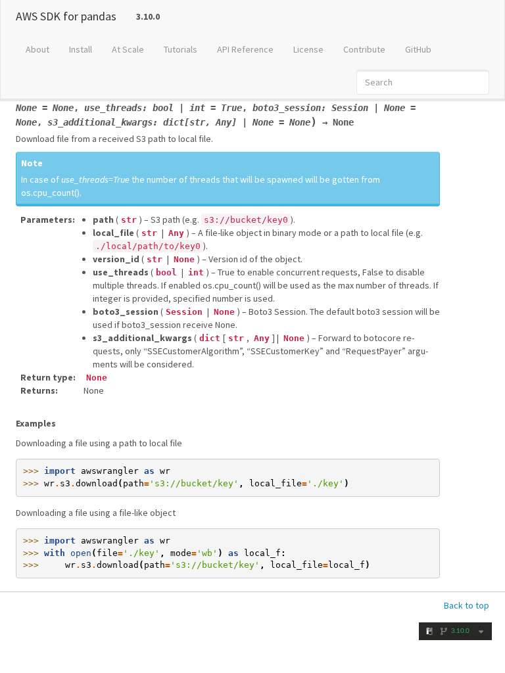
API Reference (245, 49)
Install (80, 49)
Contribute (364, 49)
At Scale (128, 49)
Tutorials (180, 49)
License (308, 49)
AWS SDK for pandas (66, 16)
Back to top (466, 605)
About (37, 49)
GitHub (418, 49)
